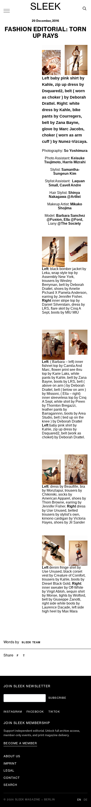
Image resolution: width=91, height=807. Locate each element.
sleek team (31, 642)
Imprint (10, 763)
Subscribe (57, 698)
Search (10, 784)
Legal (9, 770)
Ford (78, 219)
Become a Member (20, 743)
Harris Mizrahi (74, 162)
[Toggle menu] (7, 10)
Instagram (13, 711)
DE (85, 800)
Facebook (35, 711)
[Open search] (84, 8)
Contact (12, 777)
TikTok (54, 711)
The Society (71, 223)
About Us (12, 756)
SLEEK (45, 6)
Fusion (56, 219)
